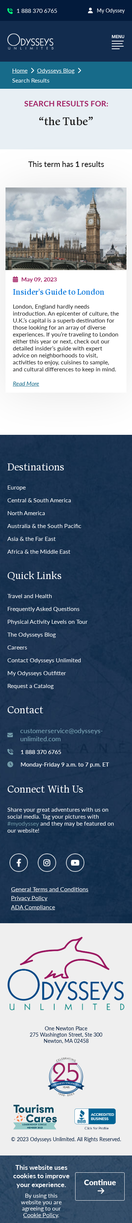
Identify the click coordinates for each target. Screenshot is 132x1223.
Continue (100, 1182)
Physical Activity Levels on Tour (47, 622)
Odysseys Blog (55, 70)
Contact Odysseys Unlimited (44, 660)
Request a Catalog (30, 686)
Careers (17, 647)
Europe (16, 487)
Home (19, 70)
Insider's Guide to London (58, 292)
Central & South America (39, 500)
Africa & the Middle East (38, 552)
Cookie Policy (40, 1215)
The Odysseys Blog (31, 634)
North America (26, 513)
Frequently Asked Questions (43, 609)
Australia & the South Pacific (44, 526)
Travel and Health (29, 596)
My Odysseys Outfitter (36, 673)
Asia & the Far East (31, 539)
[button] (118, 41)
